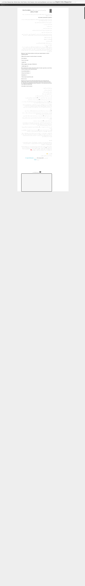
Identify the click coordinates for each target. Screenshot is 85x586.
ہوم (7, 4)
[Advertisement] (58, 27)
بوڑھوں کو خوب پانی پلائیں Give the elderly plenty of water (34, 11)
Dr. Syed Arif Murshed (29, 157)
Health (35, 159)
